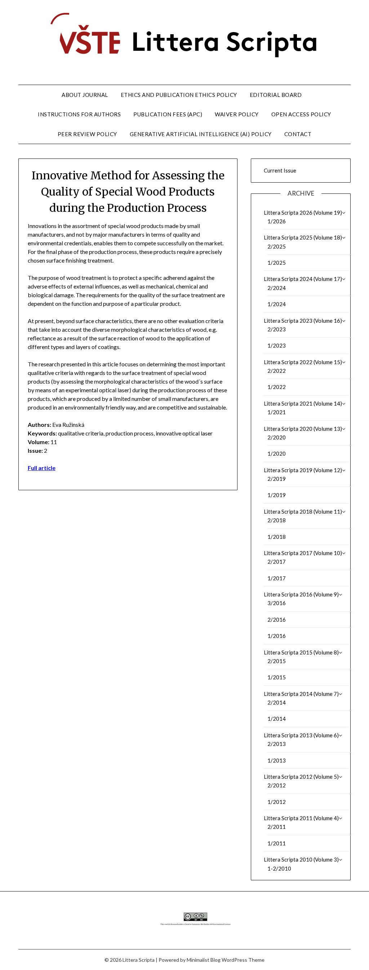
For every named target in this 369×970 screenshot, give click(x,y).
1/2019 (276, 495)
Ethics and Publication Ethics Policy (179, 94)
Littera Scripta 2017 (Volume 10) (303, 553)
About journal (85, 94)
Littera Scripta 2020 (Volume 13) (303, 428)
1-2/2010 (279, 868)
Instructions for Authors (79, 114)
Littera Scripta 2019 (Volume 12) (303, 470)
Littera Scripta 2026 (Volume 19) (303, 212)
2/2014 (276, 702)
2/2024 (276, 288)
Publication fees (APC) (167, 114)
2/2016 (276, 619)
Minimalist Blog (204, 960)
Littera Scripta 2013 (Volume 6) (301, 735)
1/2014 (276, 718)
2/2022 (276, 370)
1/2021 (276, 412)
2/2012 (276, 785)
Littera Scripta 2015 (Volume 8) (301, 652)
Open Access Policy (301, 114)
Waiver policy (237, 114)
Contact (298, 134)
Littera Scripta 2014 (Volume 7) (301, 693)
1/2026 (276, 221)
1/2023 (276, 345)
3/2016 (276, 603)
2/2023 (276, 329)
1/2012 (276, 802)
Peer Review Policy (87, 134)
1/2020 (276, 453)
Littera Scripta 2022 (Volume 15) (303, 362)
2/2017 (276, 561)
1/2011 (276, 843)
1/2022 (276, 387)
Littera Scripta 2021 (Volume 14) (303, 403)
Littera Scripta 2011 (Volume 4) (301, 818)
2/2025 (276, 246)
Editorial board (276, 94)
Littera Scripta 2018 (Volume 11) (303, 511)
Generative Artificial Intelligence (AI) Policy (201, 134)
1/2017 (276, 578)
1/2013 (276, 760)
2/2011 (276, 826)
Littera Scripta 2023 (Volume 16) (303, 320)
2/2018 (276, 520)
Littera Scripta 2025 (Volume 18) (303, 237)
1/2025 (276, 262)
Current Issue (280, 170)
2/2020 (276, 437)
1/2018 (276, 536)
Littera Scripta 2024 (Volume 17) (303, 279)
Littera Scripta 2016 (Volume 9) (301, 594)
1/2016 (276, 635)
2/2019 (276, 478)
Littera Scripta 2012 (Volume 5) (301, 776)
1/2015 (276, 677)
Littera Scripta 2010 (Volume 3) (301, 859)
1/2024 (276, 304)
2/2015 (276, 661)
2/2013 (276, 744)
